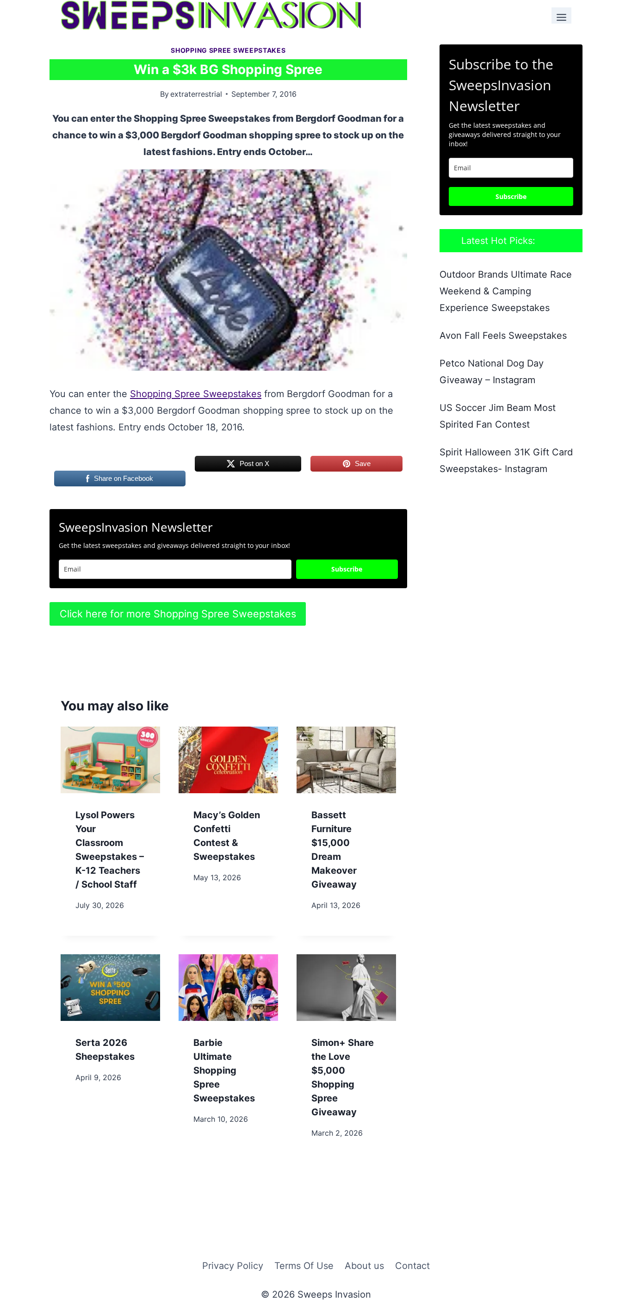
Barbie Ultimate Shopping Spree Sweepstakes (224, 1070)
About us (364, 1265)
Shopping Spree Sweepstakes (228, 50)
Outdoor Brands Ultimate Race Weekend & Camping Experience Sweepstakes (506, 291)
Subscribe (346, 569)
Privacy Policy (232, 1265)
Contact (412, 1265)
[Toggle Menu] (561, 15)
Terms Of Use (304, 1265)
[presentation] (110, 760)
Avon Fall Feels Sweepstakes (503, 335)
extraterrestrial (196, 94)
